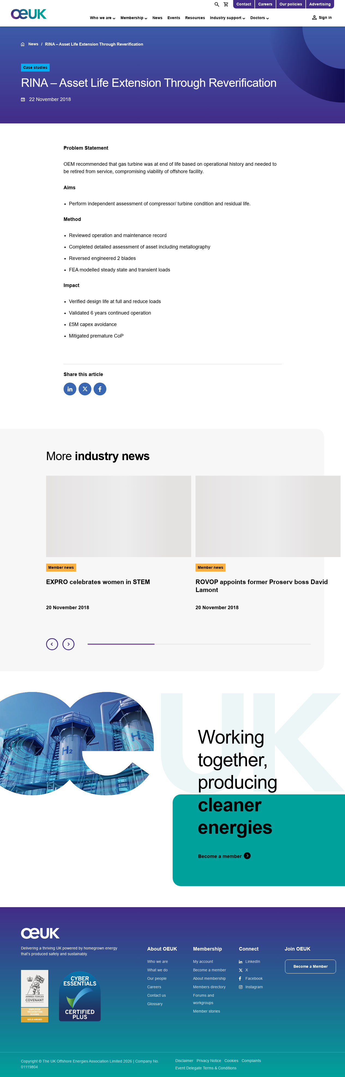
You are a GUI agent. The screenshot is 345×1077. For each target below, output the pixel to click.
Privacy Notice (209, 1060)
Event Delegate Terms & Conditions (205, 1068)
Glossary (155, 1004)
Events (173, 18)
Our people (157, 978)
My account (203, 961)
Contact (243, 4)
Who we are (101, 18)
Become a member (209, 970)
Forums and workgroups (203, 999)
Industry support (225, 18)
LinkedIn (252, 961)
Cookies (231, 1060)
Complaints (251, 1060)
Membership (132, 18)
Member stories (206, 1011)
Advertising (320, 4)
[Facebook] (100, 388)
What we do (157, 970)
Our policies (291, 4)
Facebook (254, 978)
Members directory (209, 987)
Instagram (254, 987)
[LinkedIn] (70, 388)
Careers (265, 4)
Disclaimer (184, 1060)
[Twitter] (85, 388)
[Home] (24, 44)
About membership (209, 978)
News (157, 18)
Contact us (156, 995)
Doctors (257, 18)
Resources (195, 18)
